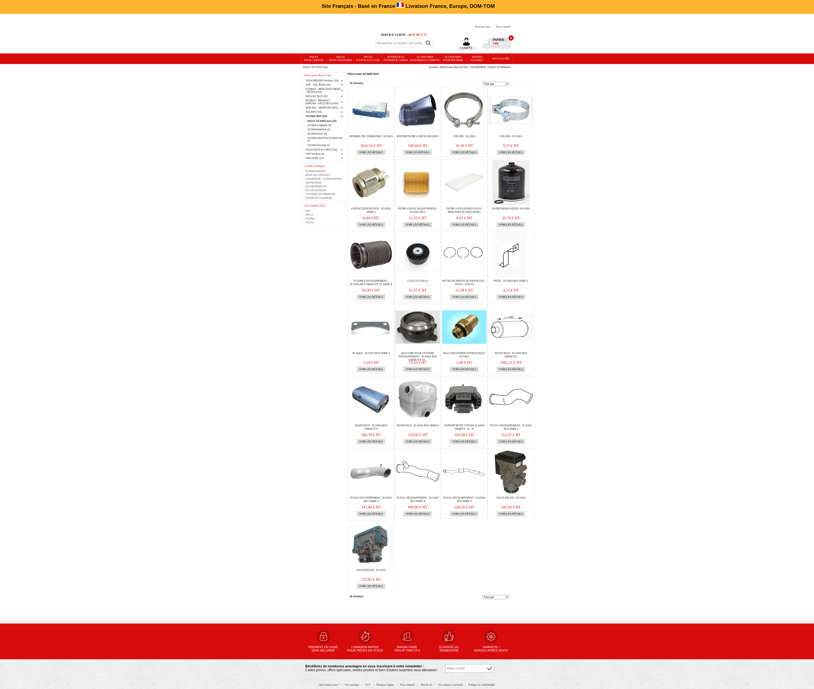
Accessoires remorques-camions (425, 59)
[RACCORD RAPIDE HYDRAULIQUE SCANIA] (464, 327)
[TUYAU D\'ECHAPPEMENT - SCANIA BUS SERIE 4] (511, 399)
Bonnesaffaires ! (477, 59)
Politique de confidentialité (481, 684)
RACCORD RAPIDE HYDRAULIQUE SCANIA (464, 355)
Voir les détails (371, 152)
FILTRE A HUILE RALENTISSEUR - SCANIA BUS (418, 210)
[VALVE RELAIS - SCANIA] (511, 471)
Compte (466, 48)
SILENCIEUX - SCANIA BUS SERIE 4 (418, 425)
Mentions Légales (385, 684)
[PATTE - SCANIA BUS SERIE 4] (511, 255)
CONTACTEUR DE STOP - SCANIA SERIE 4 (371, 210)
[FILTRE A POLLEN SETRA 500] (464, 182)
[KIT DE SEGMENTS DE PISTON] (464, 255)
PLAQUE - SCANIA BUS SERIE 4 (371, 353)
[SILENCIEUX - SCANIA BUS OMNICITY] (511, 327)
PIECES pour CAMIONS (314, 59)
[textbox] (400, 43)
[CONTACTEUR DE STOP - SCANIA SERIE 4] (371, 182)
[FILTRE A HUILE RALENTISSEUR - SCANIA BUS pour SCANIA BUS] (417, 182)
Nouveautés (500, 58)
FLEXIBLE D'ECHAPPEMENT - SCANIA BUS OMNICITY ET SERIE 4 (371, 282)
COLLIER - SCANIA (464, 136)
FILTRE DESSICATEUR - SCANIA (511, 208)
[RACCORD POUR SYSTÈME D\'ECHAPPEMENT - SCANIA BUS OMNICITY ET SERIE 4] (417, 327)
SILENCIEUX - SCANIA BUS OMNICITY (511, 355)
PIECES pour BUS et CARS (368, 59)
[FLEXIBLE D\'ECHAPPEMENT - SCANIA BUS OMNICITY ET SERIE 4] (371, 255)
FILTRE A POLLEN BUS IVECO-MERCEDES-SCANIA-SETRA (464, 210)
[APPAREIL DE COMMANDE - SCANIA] (371, 110)
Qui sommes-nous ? (329, 684)
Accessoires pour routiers (453, 59)
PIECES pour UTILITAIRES (340, 59)
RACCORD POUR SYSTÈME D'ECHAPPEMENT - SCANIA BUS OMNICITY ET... (418, 355)
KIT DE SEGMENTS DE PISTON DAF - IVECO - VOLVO (464, 282)
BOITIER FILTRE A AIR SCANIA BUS (418, 136)
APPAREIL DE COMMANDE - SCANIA (371, 136)
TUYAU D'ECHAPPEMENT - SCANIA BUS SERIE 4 (511, 427)
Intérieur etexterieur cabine (396, 59)
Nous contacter (503, 26)
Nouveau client (483, 26)
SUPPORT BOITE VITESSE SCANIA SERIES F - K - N (464, 427)
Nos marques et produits (450, 684)
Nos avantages (352, 684)
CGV (368, 684)
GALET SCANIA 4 (417, 280)
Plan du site (427, 684)
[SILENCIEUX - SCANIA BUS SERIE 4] (417, 399)
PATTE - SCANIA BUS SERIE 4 (511, 280)
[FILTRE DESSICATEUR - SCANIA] (511, 182)
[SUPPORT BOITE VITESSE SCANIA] (464, 399)
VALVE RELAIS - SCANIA (511, 497)
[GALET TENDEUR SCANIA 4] (417, 255)
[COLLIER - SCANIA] (464, 110)
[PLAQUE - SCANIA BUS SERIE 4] (371, 327)
